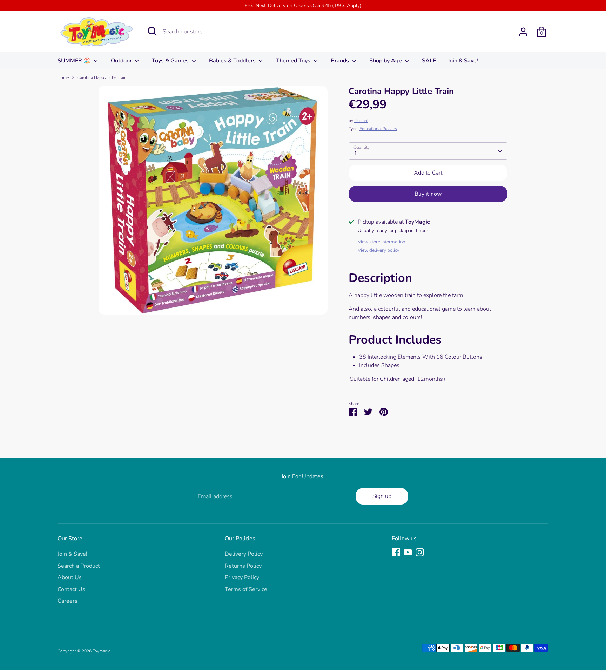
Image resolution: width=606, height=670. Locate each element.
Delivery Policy (244, 554)
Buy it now (428, 194)
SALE (429, 61)
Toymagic (101, 651)
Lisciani (361, 120)
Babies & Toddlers (233, 61)
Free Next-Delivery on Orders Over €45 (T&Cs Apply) (303, 5)
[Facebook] (396, 552)
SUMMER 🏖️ (75, 61)
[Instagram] (420, 552)
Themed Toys (294, 61)
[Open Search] (152, 31)
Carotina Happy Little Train (102, 77)
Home (63, 77)
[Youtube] (408, 552)
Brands (340, 61)
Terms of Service (246, 589)
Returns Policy (243, 566)
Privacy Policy (242, 577)
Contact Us (71, 589)
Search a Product (79, 566)
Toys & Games (171, 61)
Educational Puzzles (378, 128)
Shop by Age (386, 61)
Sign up (381, 496)
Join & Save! (463, 61)
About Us (70, 577)
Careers (68, 601)
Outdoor (122, 61)
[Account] (523, 32)
